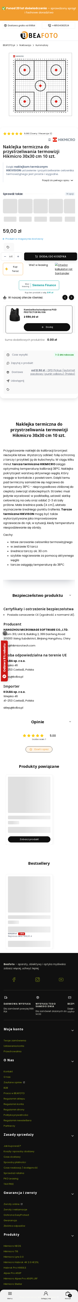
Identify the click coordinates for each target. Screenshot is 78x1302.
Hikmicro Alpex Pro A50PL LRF (21, 1278)
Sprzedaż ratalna (14, 1173)
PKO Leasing (11, 1178)
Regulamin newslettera (17, 1120)
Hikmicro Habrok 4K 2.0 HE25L (21, 1262)
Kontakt (8, 1071)
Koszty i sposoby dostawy (19, 1151)
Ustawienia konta (14, 1046)
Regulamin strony (14, 1109)
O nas (7, 1077)
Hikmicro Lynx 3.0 (14, 1257)
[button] (39, 595)
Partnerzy (9, 1126)
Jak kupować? (12, 1146)
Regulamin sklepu (14, 1098)
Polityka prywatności (16, 1115)
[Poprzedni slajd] (65, 297)
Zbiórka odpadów (14, 1226)
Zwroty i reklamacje (15, 1209)
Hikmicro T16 (11, 1251)
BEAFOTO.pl (9, 45)
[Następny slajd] (71, 297)
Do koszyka (29, 944)
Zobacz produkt (29, 839)
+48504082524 (60, 25)
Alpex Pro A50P (12, 1273)
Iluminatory (42, 45)
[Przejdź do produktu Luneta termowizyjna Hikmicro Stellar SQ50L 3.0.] (29, 798)
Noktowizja (25, 45)
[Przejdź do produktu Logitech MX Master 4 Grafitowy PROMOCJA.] (29, 897)
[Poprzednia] (4, 10)
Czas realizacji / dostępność (21, 1167)
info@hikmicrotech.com (19, 645)
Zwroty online (12, 1204)
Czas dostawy (12, 1157)
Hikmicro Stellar (13, 1284)
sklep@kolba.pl (13, 677)
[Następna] (74, 10)
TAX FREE (9, 1184)
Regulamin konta (14, 1104)
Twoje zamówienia (15, 1040)
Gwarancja (10, 1220)
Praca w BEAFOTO (14, 1093)
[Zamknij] (5, 633)
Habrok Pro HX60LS (15, 1267)
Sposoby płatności (15, 1162)
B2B (6, 1088)
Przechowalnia (12, 1051)
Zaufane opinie (13, 1082)
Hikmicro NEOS (12, 1246)
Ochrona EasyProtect (16, 1215)
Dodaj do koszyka (52, 256)
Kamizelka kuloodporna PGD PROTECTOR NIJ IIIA (40, 311)
